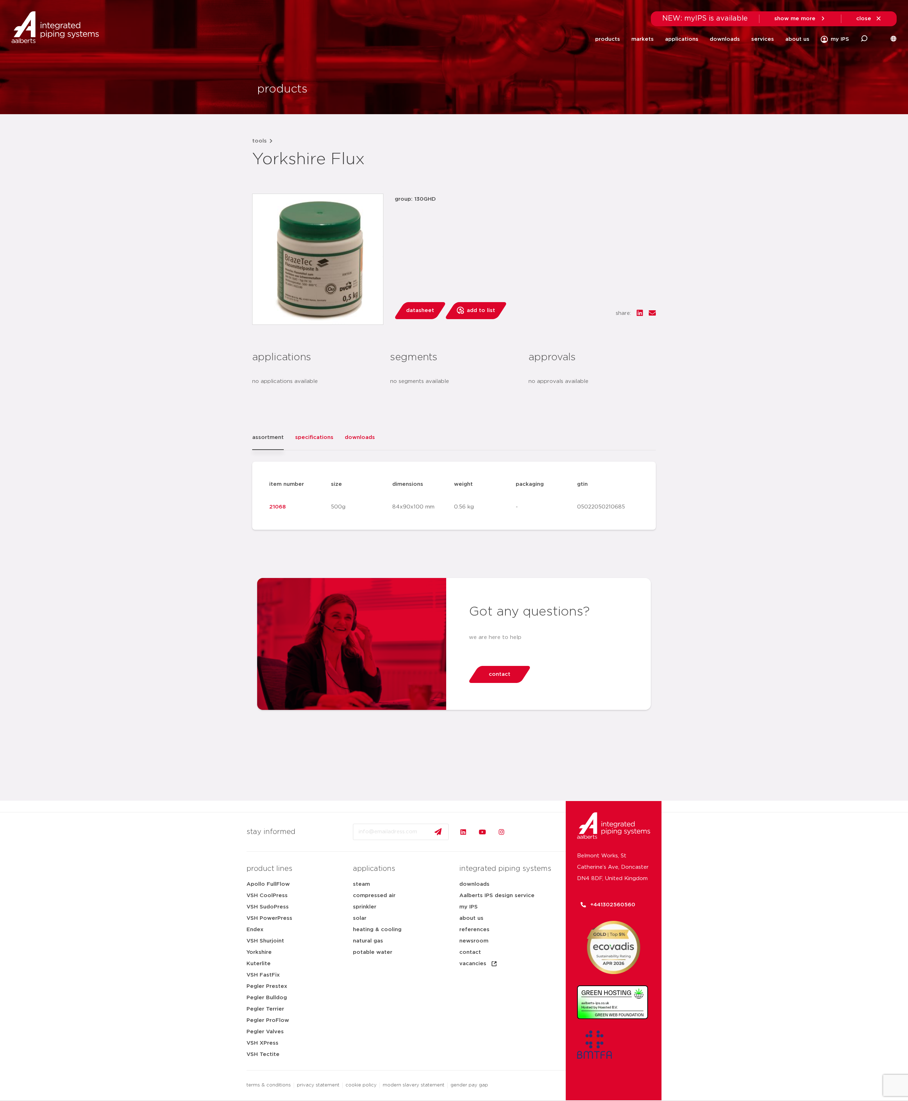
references (474, 929)
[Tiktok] (521, 832)
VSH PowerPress (269, 918)
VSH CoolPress (267, 895)
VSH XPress (262, 1043)
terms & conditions (269, 1085)
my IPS (468, 907)
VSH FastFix (263, 975)
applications (681, 39)
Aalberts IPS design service (497, 895)
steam (361, 884)
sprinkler (364, 907)
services (762, 39)
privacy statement (318, 1085)
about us (797, 39)
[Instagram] (501, 832)
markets (642, 39)
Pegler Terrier (265, 1009)
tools (259, 141)
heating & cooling (377, 929)
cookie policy (361, 1085)
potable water (372, 952)
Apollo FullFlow (268, 884)
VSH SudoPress (268, 907)
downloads (725, 39)
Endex (255, 929)
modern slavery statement (413, 1085)
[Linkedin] (463, 832)
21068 (277, 507)
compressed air (374, 895)
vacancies (472, 963)
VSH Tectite (263, 1054)
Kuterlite (259, 963)
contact (470, 952)
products (607, 39)
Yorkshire (259, 952)
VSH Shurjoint (265, 941)
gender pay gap (469, 1085)
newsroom (473, 941)
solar (359, 918)
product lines (269, 868)
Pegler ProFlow (268, 1020)
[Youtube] (482, 832)
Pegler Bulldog (267, 997)
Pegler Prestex (267, 986)
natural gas (368, 941)
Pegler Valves (265, 1031)
